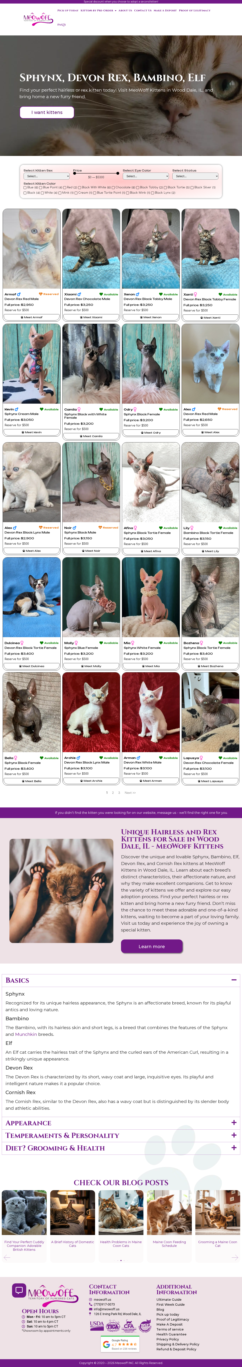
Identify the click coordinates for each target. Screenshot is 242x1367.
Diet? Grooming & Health (55, 1148)
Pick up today (67, 10)
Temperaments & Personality (62, 1136)
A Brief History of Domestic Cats (72, 1244)
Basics (17, 980)
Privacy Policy (167, 1339)
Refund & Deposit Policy (176, 1349)
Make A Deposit (165, 10)
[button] (121, 980)
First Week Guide (170, 1305)
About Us (125, 10)
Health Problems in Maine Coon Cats (121, 1244)
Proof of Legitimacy (194, 10)
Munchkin (26, 1034)
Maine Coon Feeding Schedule (169, 1244)
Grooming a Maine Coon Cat (217, 1244)
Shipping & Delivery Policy (177, 1344)
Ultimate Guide (169, 1300)
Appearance (28, 1123)
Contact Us (142, 10)
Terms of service (170, 1329)
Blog (160, 1310)
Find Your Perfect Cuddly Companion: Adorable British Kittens (24, 1246)
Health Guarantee (171, 1334)
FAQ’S (61, 25)
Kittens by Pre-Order (97, 10)
